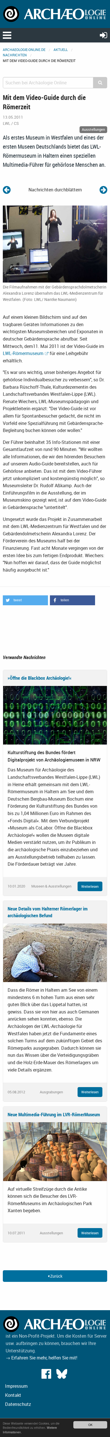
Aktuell (61, 49)
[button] (25, 600)
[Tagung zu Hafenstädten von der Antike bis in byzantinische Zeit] (103, 189)
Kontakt (13, 1395)
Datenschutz (18, 1404)
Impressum (16, 1386)
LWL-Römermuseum (23, 353)
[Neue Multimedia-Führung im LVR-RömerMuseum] (55, 1151)
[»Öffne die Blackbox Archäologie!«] (55, 715)
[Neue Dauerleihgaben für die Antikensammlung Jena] (6, 189)
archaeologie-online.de (24, 49)
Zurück (55, 1276)
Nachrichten (15, 55)
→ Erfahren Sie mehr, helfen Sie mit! (41, 1358)
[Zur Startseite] (55, 13)
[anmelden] (103, 35)
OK (90, 1425)
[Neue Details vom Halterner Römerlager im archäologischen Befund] (55, 952)
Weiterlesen (90, 886)
